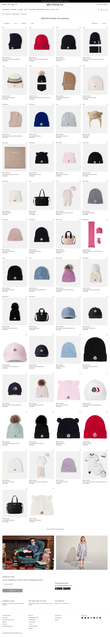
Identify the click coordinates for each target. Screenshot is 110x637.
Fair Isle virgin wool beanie (8, 97)
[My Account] (101, 9)
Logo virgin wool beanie (35, 136)
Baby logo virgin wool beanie (90, 174)
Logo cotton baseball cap (89, 328)
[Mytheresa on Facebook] (85, 618)
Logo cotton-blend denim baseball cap (65, 328)
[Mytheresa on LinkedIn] (82, 618)
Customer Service (6, 615)
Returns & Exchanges (7, 626)
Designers (8, 14)
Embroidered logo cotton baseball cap (11, 405)
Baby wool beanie (6, 212)
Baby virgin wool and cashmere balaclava (12, 136)
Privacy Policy (58, 617)
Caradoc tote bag (60, 251)
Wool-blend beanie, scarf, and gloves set (93, 251)
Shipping (4, 624)
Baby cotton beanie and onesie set (64, 212)
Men (9, 4)
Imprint (57, 619)
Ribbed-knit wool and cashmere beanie (38, 59)
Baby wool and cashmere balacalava (11, 59)
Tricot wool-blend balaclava (62, 97)
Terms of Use (58, 615)
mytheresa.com (18, 633)
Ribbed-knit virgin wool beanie (9, 328)
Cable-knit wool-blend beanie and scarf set (39, 97)
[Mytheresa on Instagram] (91, 618)
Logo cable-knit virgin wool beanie (37, 289)
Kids (12, 4)
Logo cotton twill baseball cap (36, 366)
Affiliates (31, 628)
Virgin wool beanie (60, 59)
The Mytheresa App (33, 617)
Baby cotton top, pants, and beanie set (38, 481)
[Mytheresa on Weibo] (97, 618)
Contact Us (5, 617)
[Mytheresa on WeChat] (100, 618)
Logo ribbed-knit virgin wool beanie (64, 289)
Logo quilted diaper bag (8, 520)
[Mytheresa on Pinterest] (88, 618)
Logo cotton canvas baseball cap (10, 366)
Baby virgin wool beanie (35, 174)
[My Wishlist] (104, 9)
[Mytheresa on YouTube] (94, 618)
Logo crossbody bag (34, 328)
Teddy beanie (86, 136)
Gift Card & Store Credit (8, 619)
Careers (31, 624)
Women (4, 4)
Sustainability (32, 619)
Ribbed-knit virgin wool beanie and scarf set (93, 59)
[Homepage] (55, 5)
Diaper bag (32, 212)
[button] (99, 9)
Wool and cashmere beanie (89, 97)
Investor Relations (33, 626)
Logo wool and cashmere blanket (10, 174)
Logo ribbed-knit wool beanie (90, 366)
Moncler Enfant (16, 14)
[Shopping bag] (107, 9)
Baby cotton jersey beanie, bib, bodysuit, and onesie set (96, 481)
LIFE (16, 4)
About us (31, 615)
